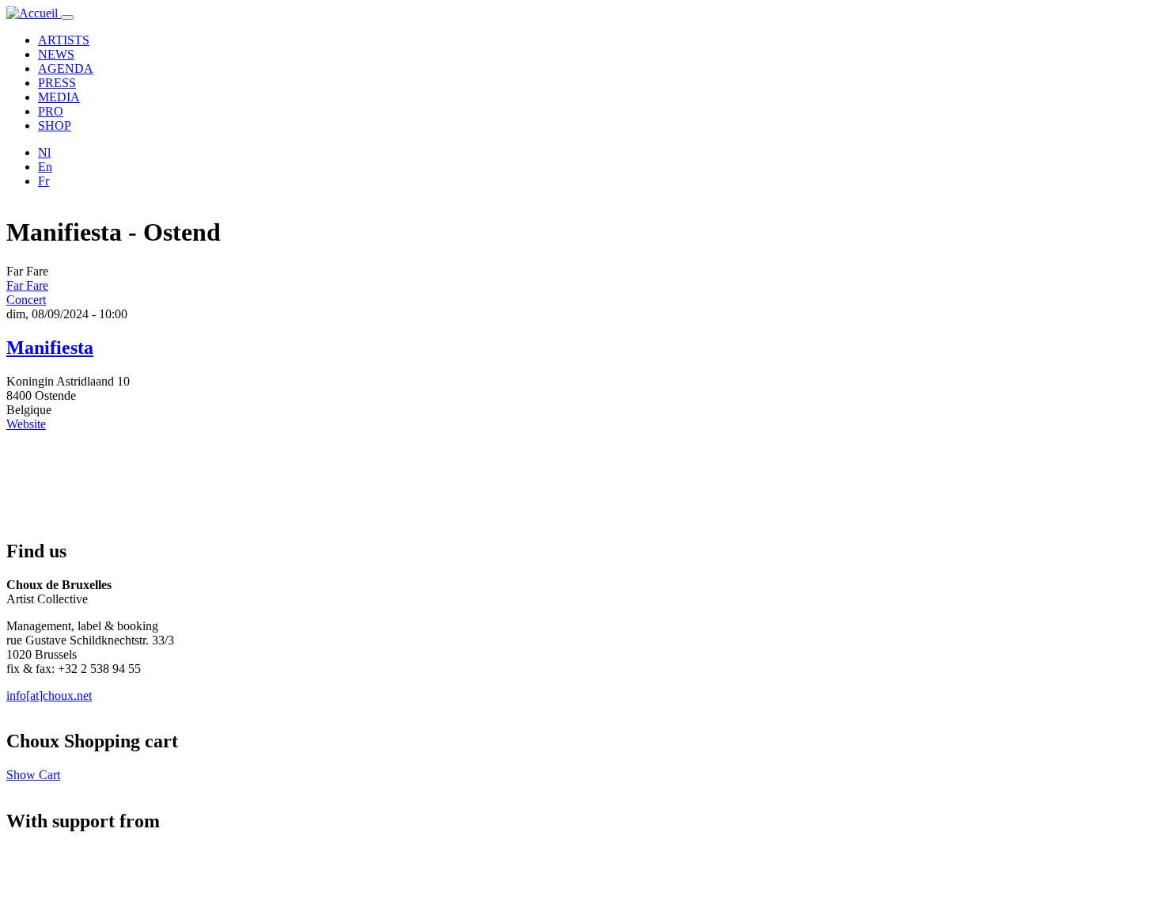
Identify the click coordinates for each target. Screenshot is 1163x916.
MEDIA (59, 97)
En (45, 166)
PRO (50, 111)
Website (26, 424)
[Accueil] (33, 13)
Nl (44, 152)
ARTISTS (63, 40)
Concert (26, 299)
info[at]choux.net (49, 695)
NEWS (56, 54)
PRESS (57, 82)
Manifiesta (49, 347)
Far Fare (27, 285)
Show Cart (33, 774)
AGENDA (65, 68)
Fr (43, 181)
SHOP (54, 125)
